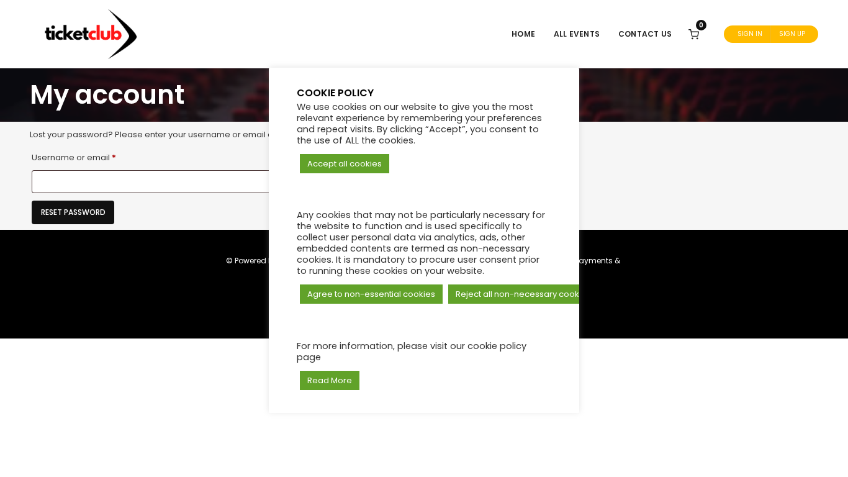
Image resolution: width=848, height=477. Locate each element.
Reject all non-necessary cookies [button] (523, 294)
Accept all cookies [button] (344, 164)
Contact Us (645, 34)
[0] (693, 34)
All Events (577, 34)
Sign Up (792, 34)
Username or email (92, 157)
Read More (329, 380)
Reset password (73, 212)
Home (523, 34)
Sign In (749, 34)
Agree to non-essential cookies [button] (371, 294)
